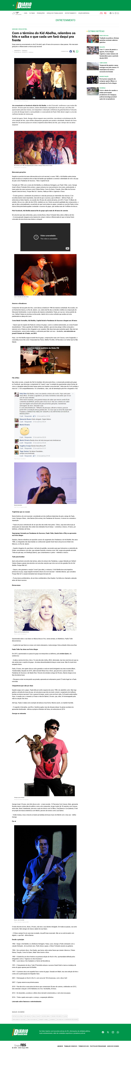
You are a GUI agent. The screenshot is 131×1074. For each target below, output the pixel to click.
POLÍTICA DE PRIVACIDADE (98, 1046)
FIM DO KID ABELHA (32, 1019)
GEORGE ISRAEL (46, 1016)
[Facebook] (110, 13)
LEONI (65, 1016)
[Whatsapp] (118, 13)
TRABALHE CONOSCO (70, 1046)
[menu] (13, 5)
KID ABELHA (28, 1016)
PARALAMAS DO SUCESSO (19, 1019)
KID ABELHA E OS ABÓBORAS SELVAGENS (67, 1019)
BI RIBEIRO (52, 1019)
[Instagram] (115, 13)
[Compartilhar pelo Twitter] (74, 51)
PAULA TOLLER (36, 1016)
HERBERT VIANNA (43, 1019)
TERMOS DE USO (83, 1046)
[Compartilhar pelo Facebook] (70, 51)
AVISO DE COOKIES (113, 1046)
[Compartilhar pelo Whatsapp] (77, 51)
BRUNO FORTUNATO (57, 1016)
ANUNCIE (60, 1046)
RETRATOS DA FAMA (18, 1016)
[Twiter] (113, 13)
